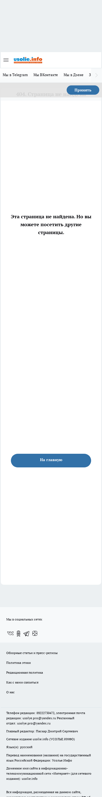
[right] (96, 75)
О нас (10, 692)
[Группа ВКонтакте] (10, 633)
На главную (51, 459)
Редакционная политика (24, 672)
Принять (83, 90)
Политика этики (18, 663)
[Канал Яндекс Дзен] (35, 633)
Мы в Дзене (74, 74)
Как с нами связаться (22, 682)
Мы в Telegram (15, 74)
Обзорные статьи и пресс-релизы (32, 653)
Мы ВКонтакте (45, 74)
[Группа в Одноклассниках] (18, 633)
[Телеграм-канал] (27, 633)
